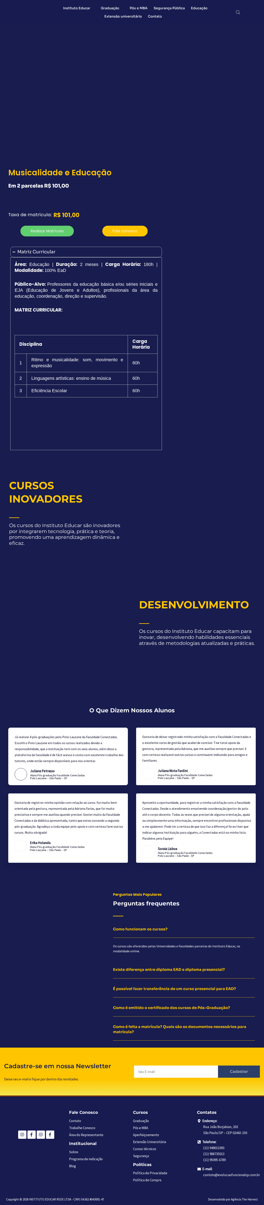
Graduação (110, 8)
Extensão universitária (123, 16)
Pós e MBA (138, 8)
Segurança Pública (169, 8)
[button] (47, 231)
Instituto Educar (76, 8)
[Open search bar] (238, 12)
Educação (199, 8)
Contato (155, 16)
